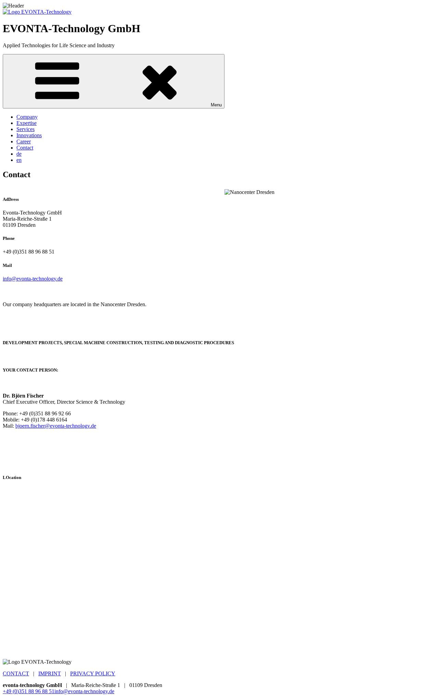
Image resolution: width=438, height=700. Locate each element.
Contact (24, 148)
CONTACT (16, 673)
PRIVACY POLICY (92, 673)
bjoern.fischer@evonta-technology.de (55, 426)
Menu (216, 104)
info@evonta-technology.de (33, 279)
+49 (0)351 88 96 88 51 (28, 691)
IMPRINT (49, 673)
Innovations (29, 135)
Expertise (26, 123)
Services (25, 129)
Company (27, 117)
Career (23, 141)
